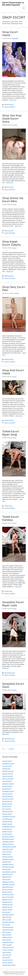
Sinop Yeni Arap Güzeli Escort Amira (12, 118)
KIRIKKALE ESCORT (8, 882)
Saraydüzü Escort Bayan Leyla (13, 604)
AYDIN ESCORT (6, 789)
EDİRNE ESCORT (7, 831)
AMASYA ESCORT (7, 773)
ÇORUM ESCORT (7, 821)
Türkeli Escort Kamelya (10, 518)
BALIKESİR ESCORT (8, 791)
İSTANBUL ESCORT (8, 859)
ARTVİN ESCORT (7, 786)
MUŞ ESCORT (6, 912)
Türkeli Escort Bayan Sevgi (10, 433)
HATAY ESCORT (7, 852)
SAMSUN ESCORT (7, 930)
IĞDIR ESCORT (6, 854)
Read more (13, 100)
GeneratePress (19, 973)
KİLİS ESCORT (6, 879)
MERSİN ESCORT (7, 907)
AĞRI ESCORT (6, 768)
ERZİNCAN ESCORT (8, 836)
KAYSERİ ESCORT (7, 874)
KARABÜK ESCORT (8, 864)
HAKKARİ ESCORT (7, 849)
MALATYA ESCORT (8, 897)
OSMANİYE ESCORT (8, 922)
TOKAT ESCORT (7, 945)
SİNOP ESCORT (9, 104)
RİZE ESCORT (6, 925)
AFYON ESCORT (7, 766)
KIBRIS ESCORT (7, 877)
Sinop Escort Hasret (10, 33)
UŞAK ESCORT (6, 955)
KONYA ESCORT (7, 892)
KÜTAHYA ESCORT (8, 894)
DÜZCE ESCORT (7, 829)
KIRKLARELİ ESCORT (8, 884)
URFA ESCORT (6, 952)
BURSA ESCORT (7, 814)
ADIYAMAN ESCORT (8, 763)
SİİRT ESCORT (6, 932)
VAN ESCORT (6, 957)
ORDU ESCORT (6, 919)
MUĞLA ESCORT (7, 909)
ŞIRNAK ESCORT (7, 937)
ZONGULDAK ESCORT (9, 965)
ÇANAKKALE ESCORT (8, 816)
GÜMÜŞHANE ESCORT (9, 846)
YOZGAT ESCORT (7, 962)
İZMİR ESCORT (6, 862)
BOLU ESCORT (6, 809)
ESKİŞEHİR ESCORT (8, 841)
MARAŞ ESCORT (7, 902)
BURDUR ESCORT (7, 811)
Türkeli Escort (8, 506)
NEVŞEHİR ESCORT (8, 914)
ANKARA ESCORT (7, 776)
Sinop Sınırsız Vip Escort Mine (12, 199)
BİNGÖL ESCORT (7, 804)
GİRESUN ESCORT (7, 844)
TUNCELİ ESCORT (7, 950)
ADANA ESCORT (7, 761)
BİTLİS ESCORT (6, 806)
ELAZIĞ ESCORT (7, 834)
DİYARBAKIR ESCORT (8, 826)
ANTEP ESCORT (7, 781)
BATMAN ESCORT (7, 796)
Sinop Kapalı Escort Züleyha (11, 243)
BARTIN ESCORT (7, 794)
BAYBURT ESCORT (8, 799)
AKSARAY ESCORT (8, 771)
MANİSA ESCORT (7, 899)
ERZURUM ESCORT (8, 839)
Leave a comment (9, 107)
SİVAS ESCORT (6, 940)
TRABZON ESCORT (8, 947)
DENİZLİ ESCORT (7, 824)
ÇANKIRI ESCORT (7, 819)
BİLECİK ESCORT (7, 801)
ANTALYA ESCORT (8, 779)
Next (12, 749)
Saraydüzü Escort (9, 673)
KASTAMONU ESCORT (9, 872)
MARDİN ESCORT (7, 904)
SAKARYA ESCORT (8, 927)
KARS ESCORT (6, 869)
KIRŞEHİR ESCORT (7, 887)
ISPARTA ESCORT (7, 857)
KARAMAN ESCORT (8, 867)
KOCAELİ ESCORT (7, 889)
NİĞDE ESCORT (7, 917)
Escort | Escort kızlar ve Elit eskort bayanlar (13, 3)
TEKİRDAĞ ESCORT (8, 942)
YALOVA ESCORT (7, 960)
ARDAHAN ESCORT (8, 784)
